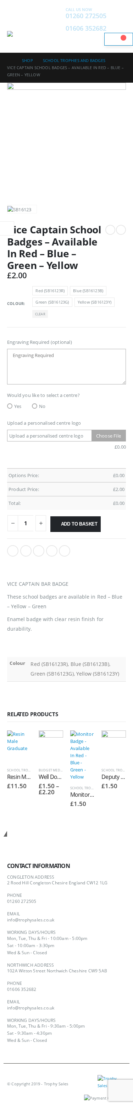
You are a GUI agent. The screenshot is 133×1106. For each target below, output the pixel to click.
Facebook (12, 551)
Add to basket (79, 524)
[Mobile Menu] (13, 22)
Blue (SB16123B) (88, 290)
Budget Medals (52, 770)
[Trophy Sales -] (26, 35)
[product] (82, 755)
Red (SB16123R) (50, 290)
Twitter (26, 551)
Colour (15, 303)
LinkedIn (38, 551)
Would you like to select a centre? (43, 395)
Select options (19, 742)
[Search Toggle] (48, 26)
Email (64, 551)
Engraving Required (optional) (39, 342)
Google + (51, 551)
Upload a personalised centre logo (44, 423)
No (42, 406)
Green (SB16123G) (52, 302)
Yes (18, 406)
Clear (40, 314)
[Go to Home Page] (9, 60)
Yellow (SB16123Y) (94, 302)
